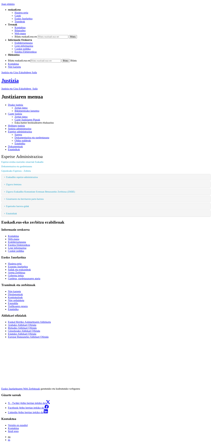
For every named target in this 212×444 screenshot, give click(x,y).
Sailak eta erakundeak (19, 269)
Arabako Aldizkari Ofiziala (22, 325)
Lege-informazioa (24, 45)
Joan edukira (8, 4)
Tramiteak (20, 21)
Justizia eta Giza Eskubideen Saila (19, 72)
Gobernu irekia (16, 275)
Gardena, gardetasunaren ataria (24, 278)
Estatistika (13, 309)
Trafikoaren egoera (18, 306)
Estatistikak (11, 213)
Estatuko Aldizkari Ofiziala (22, 333)
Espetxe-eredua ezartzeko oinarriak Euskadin (22, 162)
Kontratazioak (15, 297)
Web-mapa (20, 33)
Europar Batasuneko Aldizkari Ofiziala (28, 336)
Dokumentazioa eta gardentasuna (16, 166)
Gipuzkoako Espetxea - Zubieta (16, 171)
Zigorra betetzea (13, 184)
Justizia (10, 80)
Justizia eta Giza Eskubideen (19, 88)
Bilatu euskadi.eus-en (26, 36)
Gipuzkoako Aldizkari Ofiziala (24, 330)
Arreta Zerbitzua (16, 272)
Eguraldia (13, 303)
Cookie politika (23, 48)
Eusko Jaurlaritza (23, 18)
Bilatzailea (20, 30)
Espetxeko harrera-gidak (17, 206)
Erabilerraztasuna (24, 42)
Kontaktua (20, 27)
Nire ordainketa (16, 300)
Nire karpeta (14, 66)
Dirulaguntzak (15, 294)
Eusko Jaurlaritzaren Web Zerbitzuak (20, 388)
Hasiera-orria (21, 12)
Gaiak (18, 15)
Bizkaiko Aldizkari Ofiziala (22, 328)
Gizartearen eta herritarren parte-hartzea (25, 199)
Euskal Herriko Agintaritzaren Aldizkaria (29, 322)
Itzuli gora (13, 431)
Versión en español (18, 425)
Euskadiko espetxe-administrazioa (22, 177)
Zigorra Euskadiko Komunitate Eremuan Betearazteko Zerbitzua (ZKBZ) (40, 191)
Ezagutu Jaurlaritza (18, 266)
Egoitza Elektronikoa (26, 51)
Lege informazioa (17, 248)
